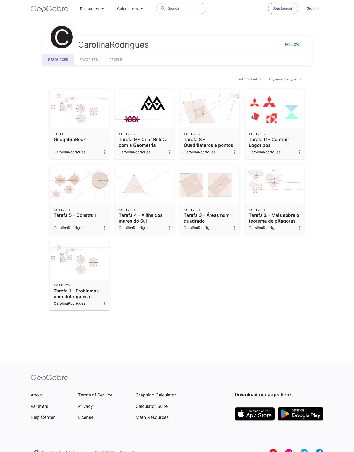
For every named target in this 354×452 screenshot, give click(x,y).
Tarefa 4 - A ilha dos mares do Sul (141, 217)
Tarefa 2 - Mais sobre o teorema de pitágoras (274, 217)
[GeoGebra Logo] (49, 9)
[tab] (92, 9)
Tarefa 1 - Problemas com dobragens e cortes (76, 296)
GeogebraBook (70, 139)
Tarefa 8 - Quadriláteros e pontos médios (208, 145)
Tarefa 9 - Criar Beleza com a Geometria (143, 142)
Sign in (313, 8)
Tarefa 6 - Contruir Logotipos (269, 142)
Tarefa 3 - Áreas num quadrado (206, 217)
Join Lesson (283, 8)
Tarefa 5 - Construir (75, 215)
